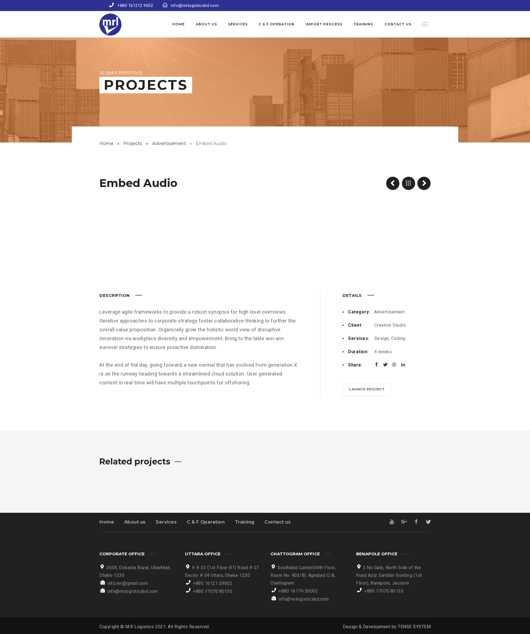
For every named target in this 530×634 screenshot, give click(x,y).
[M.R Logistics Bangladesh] (110, 24)
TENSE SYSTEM (414, 626)
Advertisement (169, 143)
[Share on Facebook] (376, 364)
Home (106, 143)
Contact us (277, 522)
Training (245, 522)
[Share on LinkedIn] (403, 364)
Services (166, 522)
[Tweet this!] (385, 364)
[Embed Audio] (392, 183)
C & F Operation (206, 522)
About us (135, 522)
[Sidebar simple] (424, 183)
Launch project (367, 389)
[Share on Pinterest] (394, 364)
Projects (132, 143)
